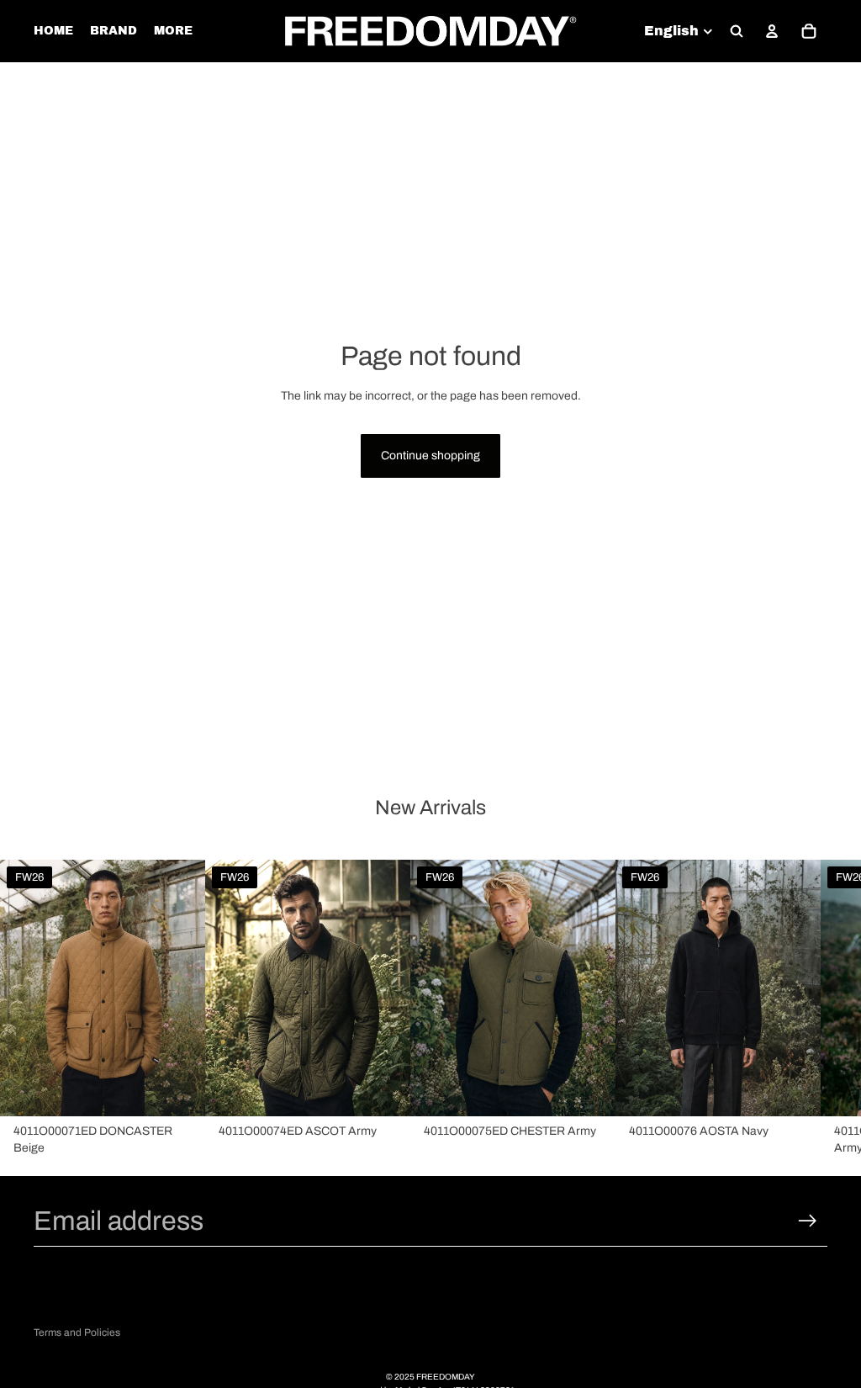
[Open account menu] (771, 31)
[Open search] (736, 31)
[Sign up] (807, 1221)
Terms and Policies (77, 1332)
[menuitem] (173, 31)
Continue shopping (430, 455)
